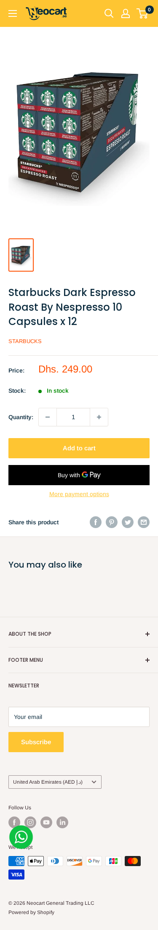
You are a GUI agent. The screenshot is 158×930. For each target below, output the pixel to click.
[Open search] (109, 13)
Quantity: (20, 417)
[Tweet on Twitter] (128, 522)
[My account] (125, 13)
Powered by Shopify (31, 912)
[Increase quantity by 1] (99, 417)
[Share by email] (144, 522)
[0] (142, 13)
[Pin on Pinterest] (112, 522)
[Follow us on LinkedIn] (62, 822)
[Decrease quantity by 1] (47, 417)
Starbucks (25, 341)
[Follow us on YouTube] (46, 822)
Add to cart (79, 448)
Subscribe (36, 741)
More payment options (79, 494)
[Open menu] (12, 13)
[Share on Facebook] (96, 522)
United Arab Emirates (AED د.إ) (48, 782)
